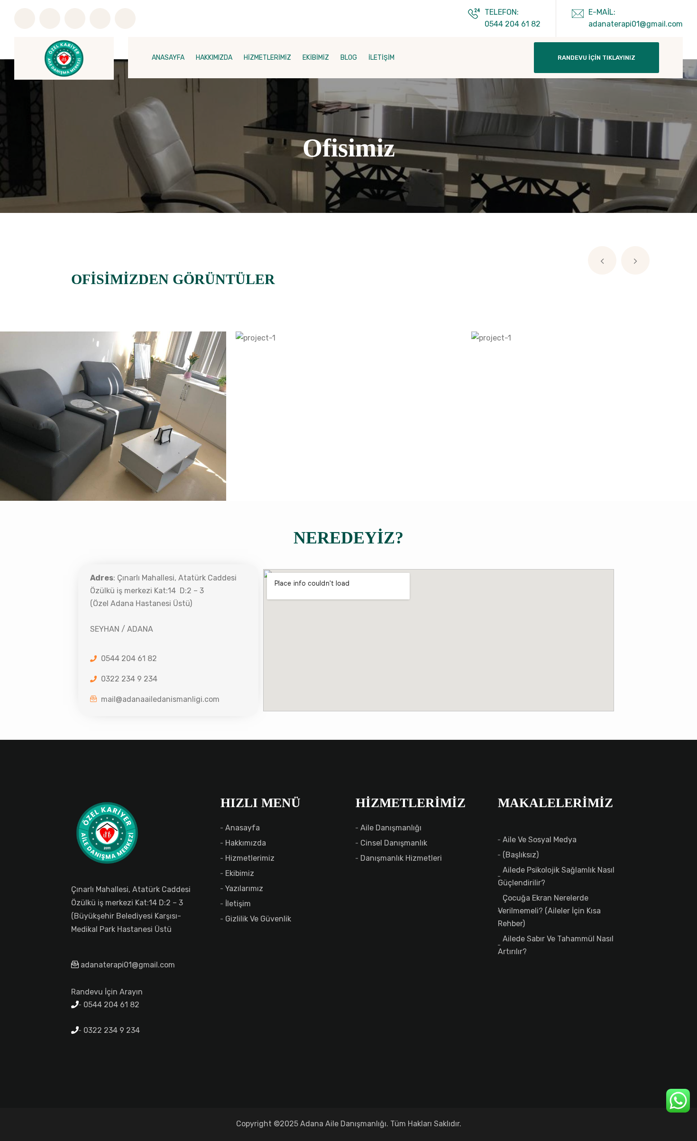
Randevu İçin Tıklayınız (596, 57)
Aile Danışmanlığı (391, 827)
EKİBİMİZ (316, 58)
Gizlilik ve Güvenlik (258, 918)
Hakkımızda (245, 842)
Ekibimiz (239, 873)
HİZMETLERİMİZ (267, 58)
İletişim (238, 903)
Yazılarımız (244, 888)
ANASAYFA (168, 58)
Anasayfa (242, 827)
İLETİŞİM (381, 58)
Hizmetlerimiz (250, 858)
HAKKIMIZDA (214, 58)
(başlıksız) (521, 854)
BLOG (348, 58)
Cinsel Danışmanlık (393, 842)
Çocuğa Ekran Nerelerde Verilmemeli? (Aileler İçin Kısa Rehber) (549, 910)
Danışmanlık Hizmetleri (401, 858)
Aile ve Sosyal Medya (540, 839)
